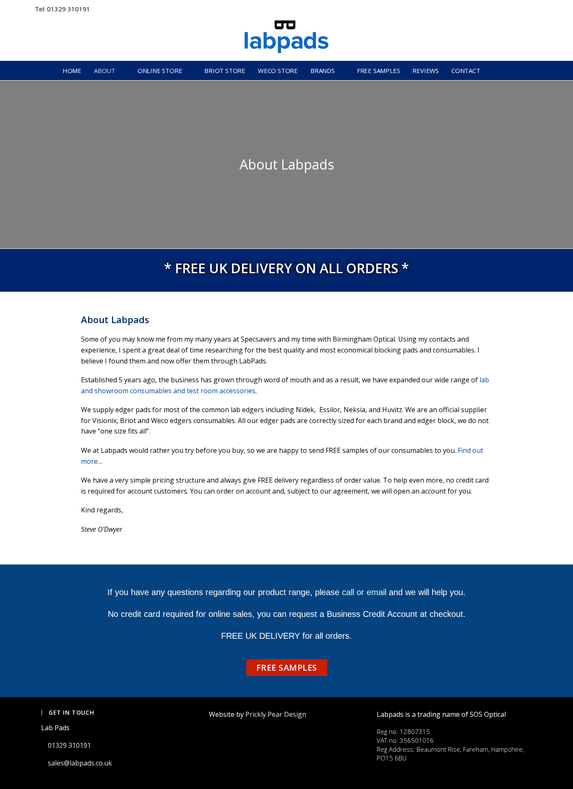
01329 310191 (70, 745)
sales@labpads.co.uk (81, 763)
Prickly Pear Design (275, 714)
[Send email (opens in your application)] (533, 9)
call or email (364, 592)
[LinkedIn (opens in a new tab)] (523, 9)
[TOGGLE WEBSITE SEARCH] (508, 70)
